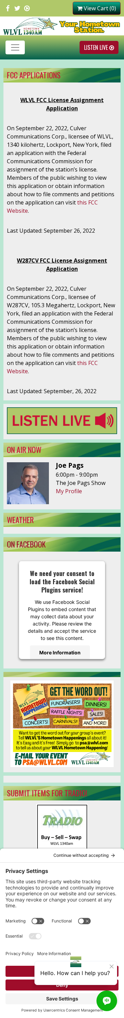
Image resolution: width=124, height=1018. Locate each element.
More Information (60, 652)
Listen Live (96, 47)
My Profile (69, 491)
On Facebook (26, 544)
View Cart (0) (99, 8)
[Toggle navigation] (15, 47)
